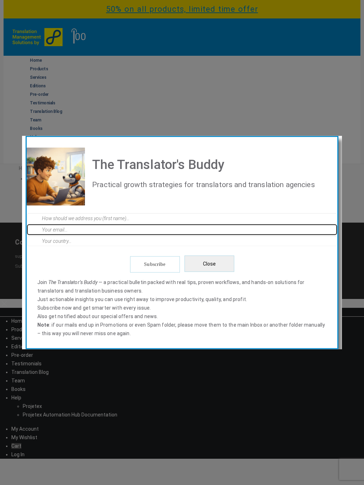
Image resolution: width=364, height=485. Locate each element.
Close (209, 264)
